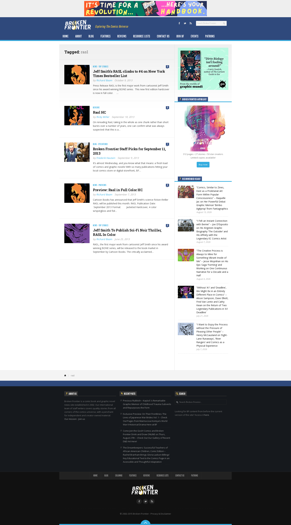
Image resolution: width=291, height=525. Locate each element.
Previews (102, 185)
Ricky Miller (102, 117)
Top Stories (103, 66)
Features (106, 36)
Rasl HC (99, 112)
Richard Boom (104, 80)
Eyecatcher (103, 144)
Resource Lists (141, 36)
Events (195, 36)
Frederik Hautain (105, 157)
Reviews (121, 36)
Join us (81, 418)
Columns (118, 475)
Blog (91, 36)
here (206, 414)
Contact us (163, 36)
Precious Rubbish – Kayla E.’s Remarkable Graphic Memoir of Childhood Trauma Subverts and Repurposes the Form (147, 404)
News (95, 66)
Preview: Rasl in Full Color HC (117, 190)
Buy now (203, 164)
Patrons (210, 36)
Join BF (180, 36)
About (78, 36)
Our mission (70, 418)
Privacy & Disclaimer (161, 513)
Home (66, 36)
